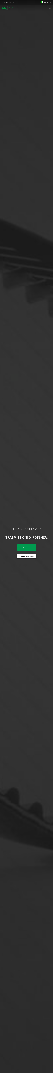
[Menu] (44, 8)
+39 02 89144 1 (9, 2)
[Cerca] (50, 8)
